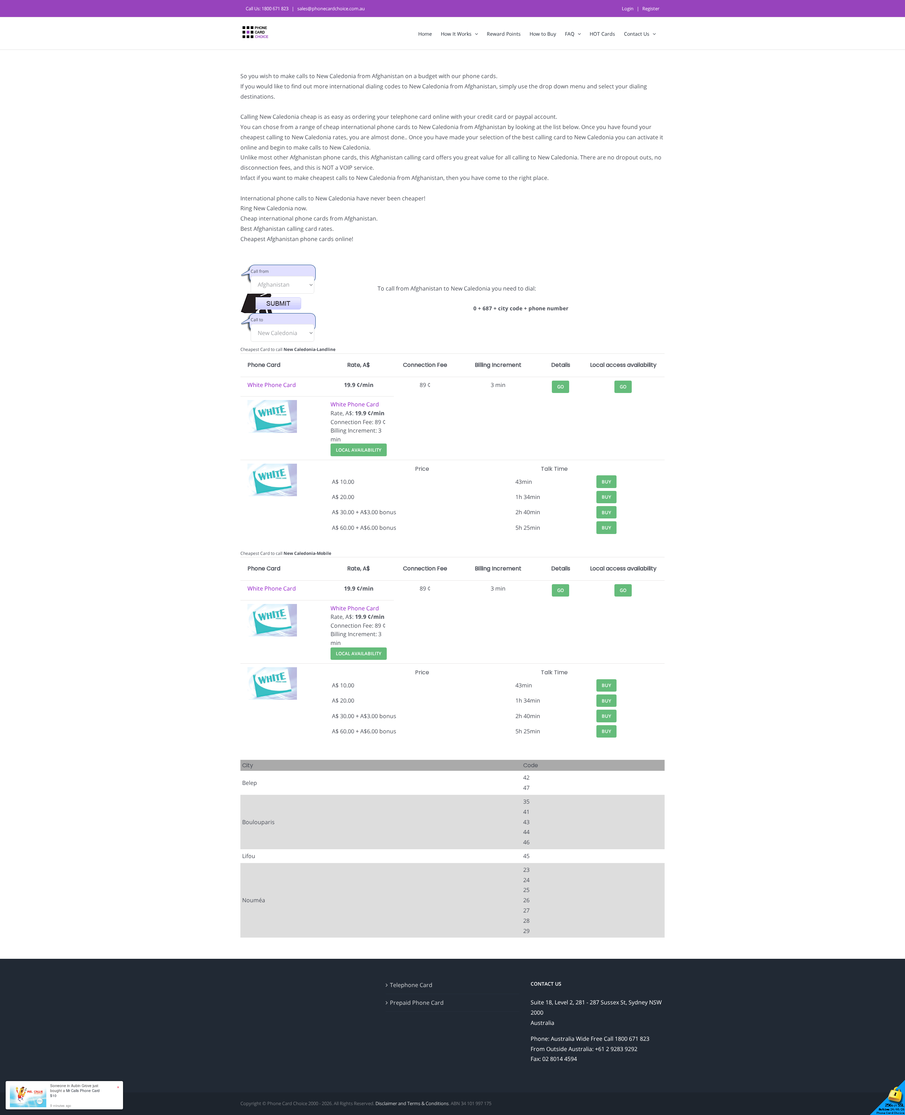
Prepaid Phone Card (417, 1003)
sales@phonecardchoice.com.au (331, 8)
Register (650, 8)
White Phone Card (271, 385)
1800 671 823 (275, 8)
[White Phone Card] (272, 404)
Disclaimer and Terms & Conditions (412, 1103)
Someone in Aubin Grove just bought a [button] (75, 1090)
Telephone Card (411, 985)
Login (628, 8)
